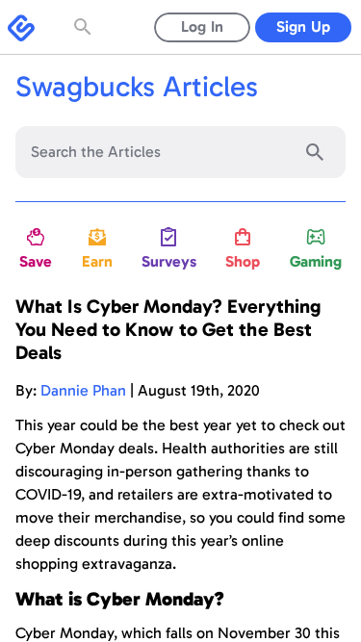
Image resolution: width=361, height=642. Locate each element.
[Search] (315, 152)
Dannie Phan (83, 390)
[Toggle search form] (85, 27)
